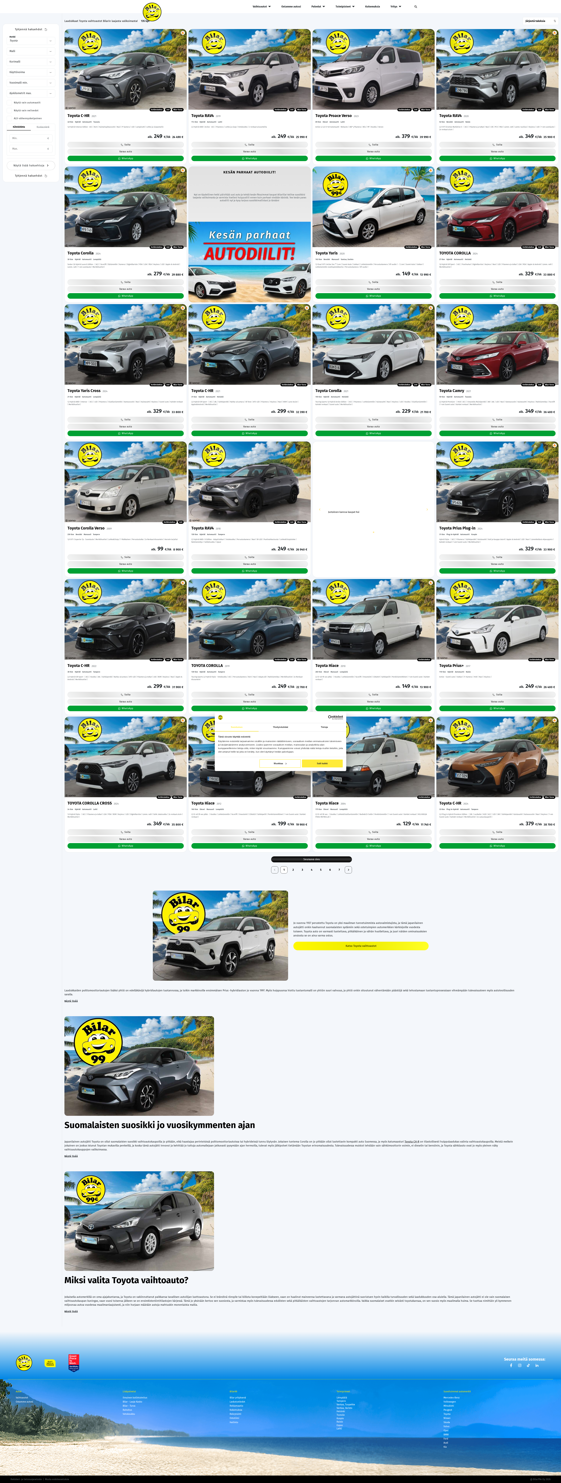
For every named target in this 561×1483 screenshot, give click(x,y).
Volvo (446, 1426)
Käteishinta (19, 126)
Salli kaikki (322, 763)
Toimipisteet (343, 6)
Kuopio (340, 1418)
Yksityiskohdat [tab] (280, 727)
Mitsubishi (449, 1405)
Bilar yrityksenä (238, 1397)
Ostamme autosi (291, 6)
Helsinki (341, 1411)
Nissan (447, 1418)
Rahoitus (127, 1410)
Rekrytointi (235, 1414)
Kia (445, 1446)
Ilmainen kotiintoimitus (135, 1397)
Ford (446, 1438)
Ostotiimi (234, 1418)
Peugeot (448, 1410)
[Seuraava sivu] (348, 870)
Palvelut (316, 6)
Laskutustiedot (237, 1401)
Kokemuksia (372, 6)
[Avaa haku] (414, 7)
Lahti (339, 1428)
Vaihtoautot (260, 6)
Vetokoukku (129, 1414)
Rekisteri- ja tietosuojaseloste (26, 1479)
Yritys (394, 6)
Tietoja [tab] (324, 727)
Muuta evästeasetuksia (57, 1479)
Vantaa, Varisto (344, 1408)
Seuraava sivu (311, 859)
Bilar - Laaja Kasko (132, 1401)
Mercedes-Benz (452, 1397)
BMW (446, 1434)
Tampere (341, 1401)
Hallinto (234, 1422)
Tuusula (341, 1414)
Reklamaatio (236, 1405)
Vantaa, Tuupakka (346, 1404)
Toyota (447, 1414)
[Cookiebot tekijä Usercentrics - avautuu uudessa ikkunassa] (330, 717)
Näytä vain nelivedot (26, 110)
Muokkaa (278, 763)
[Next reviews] (427, 509)
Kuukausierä (43, 127)
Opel (446, 1430)
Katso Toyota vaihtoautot (361, 946)
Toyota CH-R (412, 1141)
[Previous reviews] (320, 509)
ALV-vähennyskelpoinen (28, 118)
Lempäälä (342, 1397)
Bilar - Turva (129, 1405)
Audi (446, 1442)
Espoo (340, 1425)
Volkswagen (450, 1401)
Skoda (447, 1422)
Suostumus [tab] (237, 727)
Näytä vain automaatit (27, 102)
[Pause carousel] (373, 534)
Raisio (340, 1421)
